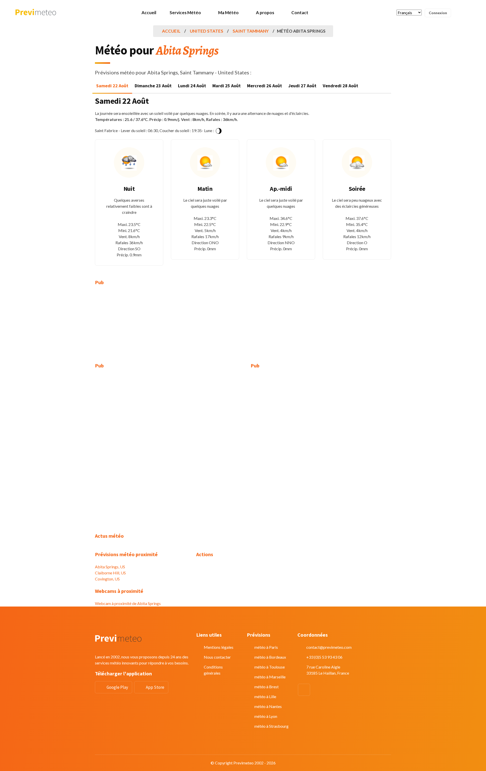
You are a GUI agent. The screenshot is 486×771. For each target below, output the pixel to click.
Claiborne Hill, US (110, 572)
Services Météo (185, 12)
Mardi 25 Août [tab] (226, 86)
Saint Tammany (251, 31)
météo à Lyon (265, 716)
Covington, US (107, 578)
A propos (265, 12)
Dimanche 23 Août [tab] (153, 86)
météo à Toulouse (269, 666)
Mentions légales (218, 647)
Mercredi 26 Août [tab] (264, 86)
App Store (155, 687)
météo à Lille (265, 696)
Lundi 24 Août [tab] (192, 86)
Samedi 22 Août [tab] (112, 86)
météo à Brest (266, 686)
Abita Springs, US (110, 566)
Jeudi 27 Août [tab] (302, 86)
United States (206, 31)
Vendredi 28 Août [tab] (340, 86)
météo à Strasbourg (271, 726)
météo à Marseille (270, 676)
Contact (299, 12)
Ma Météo (228, 12)
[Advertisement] (142, 327)
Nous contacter (217, 657)
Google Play (117, 687)
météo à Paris (266, 647)
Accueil (148, 12)
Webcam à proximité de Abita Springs (128, 603)
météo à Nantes (268, 706)
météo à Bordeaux (270, 657)
